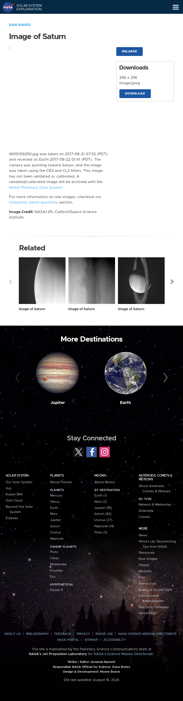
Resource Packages (154, 607)
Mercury (56, 495)
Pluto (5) (100, 532)
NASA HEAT (148, 613)
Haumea (56, 570)
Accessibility (114, 639)
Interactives (148, 583)
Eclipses (12, 518)
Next (172, 282)
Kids (142, 577)
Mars (53, 514)
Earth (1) (100, 495)
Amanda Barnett (103, 662)
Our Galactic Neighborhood (26, 18)
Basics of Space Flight (155, 590)
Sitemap (91, 639)
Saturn (55, 526)
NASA (6, 7)
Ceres (54, 558)
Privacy (83, 634)
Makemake (58, 564)
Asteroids (146, 510)
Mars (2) (100, 501)
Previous (10, 282)
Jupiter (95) (103, 508)
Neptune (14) (104, 526)
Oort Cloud (14, 500)
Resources (147, 552)
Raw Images (19, 25)
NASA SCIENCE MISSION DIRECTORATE (147, 634)
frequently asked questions (33, 202)
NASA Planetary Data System (35, 187)
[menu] (175, 7)
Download (135, 93)
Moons (100, 475)
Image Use (104, 634)
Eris (53, 576)
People (144, 565)
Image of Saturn (32, 309)
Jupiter (58, 403)
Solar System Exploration (26, 7)
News (143, 535)
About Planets (61, 482)
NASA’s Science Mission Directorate (123, 654)
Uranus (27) (103, 520)
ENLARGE (129, 51)
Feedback (62, 634)
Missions (145, 571)
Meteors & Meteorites (155, 504)
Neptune (56, 538)
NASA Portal (68, 639)
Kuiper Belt (14, 494)
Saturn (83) (103, 514)
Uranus (55, 532)
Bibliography (37, 634)
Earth (125, 403)
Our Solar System (19, 482)
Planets (57, 475)
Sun (8, 488)
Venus (55, 501)
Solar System (17, 475)
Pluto (54, 552)
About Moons (104, 482)
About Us (12, 634)
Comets (144, 517)
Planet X (56, 590)
